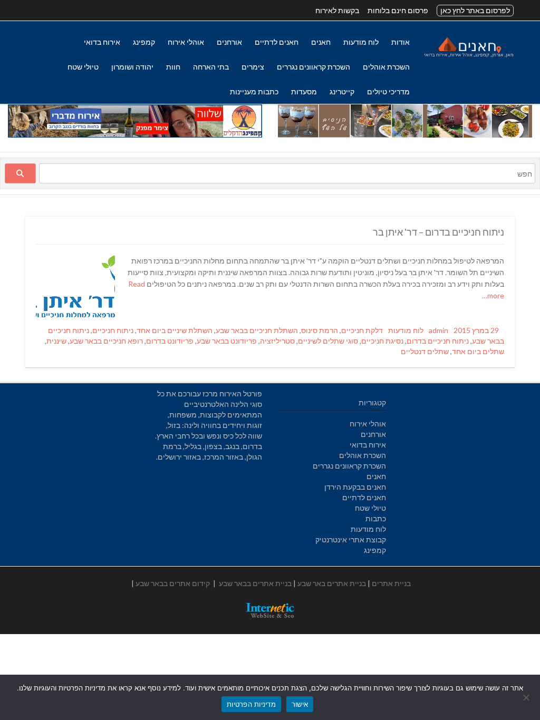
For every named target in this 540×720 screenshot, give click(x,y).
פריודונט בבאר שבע (227, 340)
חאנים (321, 41)
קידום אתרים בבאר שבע (173, 583)
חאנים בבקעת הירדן (355, 486)
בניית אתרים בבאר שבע (255, 583)
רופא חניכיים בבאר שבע (106, 340)
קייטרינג (342, 91)
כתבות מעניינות (254, 91)
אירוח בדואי (102, 41)
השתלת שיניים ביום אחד (175, 330)
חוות (173, 66)
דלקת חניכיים (362, 330)
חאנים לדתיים (276, 41)
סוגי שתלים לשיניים (328, 340)
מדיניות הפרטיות (251, 704)
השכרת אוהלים (386, 66)
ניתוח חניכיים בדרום (438, 340)
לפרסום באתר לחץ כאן (475, 10)
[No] (527, 697)
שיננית (56, 340)
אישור (300, 704)
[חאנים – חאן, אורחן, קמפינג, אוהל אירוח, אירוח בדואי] (468, 56)
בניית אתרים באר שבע (331, 583)
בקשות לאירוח (337, 10)
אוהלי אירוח (186, 41)
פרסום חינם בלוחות (398, 10)
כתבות (375, 518)
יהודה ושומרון (132, 66)
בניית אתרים (391, 583)
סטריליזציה (277, 340)
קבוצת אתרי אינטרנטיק (350, 539)
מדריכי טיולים (388, 91)
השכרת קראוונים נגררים (313, 66)
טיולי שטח (83, 66)
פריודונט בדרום (170, 340)
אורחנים (229, 41)
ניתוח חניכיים (112, 330)
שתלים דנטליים (425, 351)
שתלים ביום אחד (478, 351)
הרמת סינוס (319, 330)
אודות (400, 41)
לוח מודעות (361, 41)
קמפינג (144, 41)
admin (438, 330)
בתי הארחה (211, 66)
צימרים (253, 66)
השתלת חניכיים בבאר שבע (257, 330)
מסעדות (304, 91)
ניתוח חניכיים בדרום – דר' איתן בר (438, 232)
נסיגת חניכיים (382, 340)
